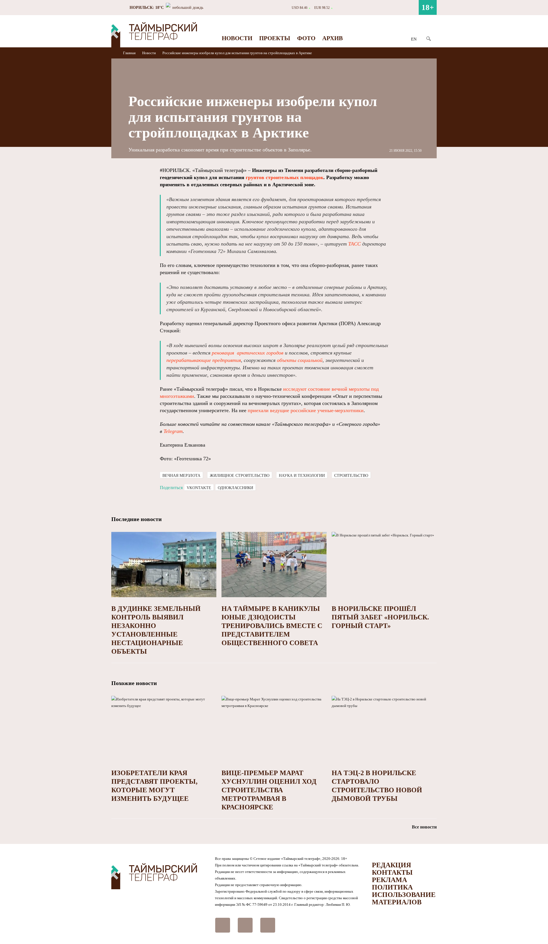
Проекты (274, 38)
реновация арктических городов (247, 353)
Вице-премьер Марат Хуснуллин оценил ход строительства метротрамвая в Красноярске (269, 790)
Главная (129, 53)
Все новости (424, 827)
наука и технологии (302, 475)
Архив (332, 38)
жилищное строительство (239, 475)
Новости (237, 38)
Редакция (391, 865)
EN (414, 39)
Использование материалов (404, 898)
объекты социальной (300, 360)
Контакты (392, 872)
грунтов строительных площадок (284, 177)
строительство (351, 475)
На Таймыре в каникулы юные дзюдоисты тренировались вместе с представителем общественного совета (271, 626)
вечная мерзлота (181, 475)
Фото (306, 38)
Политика (392, 887)
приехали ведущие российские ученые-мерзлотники (306, 410)
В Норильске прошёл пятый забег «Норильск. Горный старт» (380, 617)
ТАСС (354, 244)
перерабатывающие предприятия (203, 360)
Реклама (389, 880)
